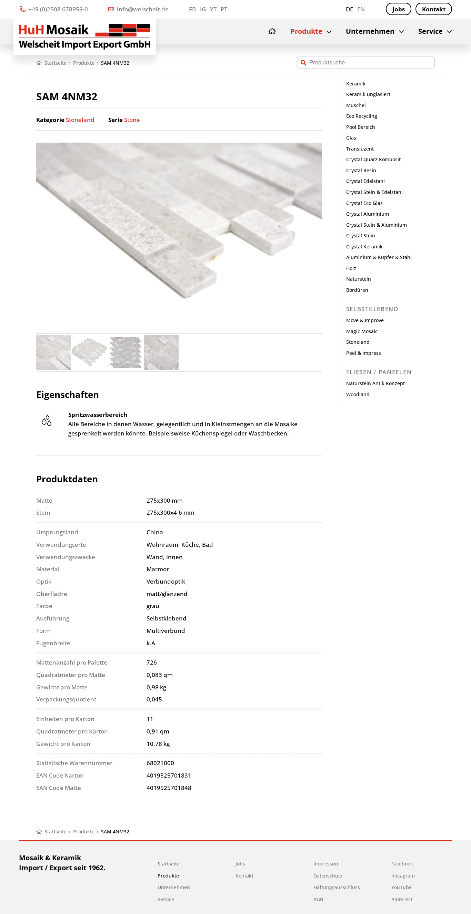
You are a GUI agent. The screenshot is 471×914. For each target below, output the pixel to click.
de (349, 9)
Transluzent (360, 148)
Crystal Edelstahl (365, 181)
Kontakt (433, 9)
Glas (351, 137)
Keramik (355, 83)
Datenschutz (327, 875)
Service (430, 31)
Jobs (398, 9)
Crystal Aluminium (367, 213)
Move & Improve (365, 320)
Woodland (358, 394)
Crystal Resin (361, 170)
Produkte (306, 31)
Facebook (402, 863)
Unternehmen (370, 31)
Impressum (326, 863)
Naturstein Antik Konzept (375, 383)
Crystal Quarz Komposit (373, 159)
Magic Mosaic (362, 331)
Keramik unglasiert (368, 94)
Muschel (356, 105)
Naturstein (358, 279)
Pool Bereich (360, 127)
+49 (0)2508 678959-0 (57, 9)
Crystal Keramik (364, 246)
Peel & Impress (363, 353)
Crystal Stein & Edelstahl (374, 192)
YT (213, 9)
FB (192, 9)
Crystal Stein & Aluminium (376, 225)
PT (224, 9)
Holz (351, 268)
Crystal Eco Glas (364, 203)
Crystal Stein (360, 235)
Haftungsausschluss (336, 887)
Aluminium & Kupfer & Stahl (379, 257)
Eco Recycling (361, 116)
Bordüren (357, 290)
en (361, 9)
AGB (318, 899)
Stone (132, 120)
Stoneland (80, 120)
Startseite (169, 863)
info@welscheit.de (142, 9)
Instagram (403, 875)
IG (203, 9)
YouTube (401, 887)
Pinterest (401, 899)
